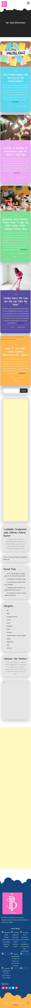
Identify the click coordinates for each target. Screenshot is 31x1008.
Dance (9, 623)
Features (9, 632)
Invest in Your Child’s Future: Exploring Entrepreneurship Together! (15, 351)
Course (9, 620)
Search (24, 391)
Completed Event (12, 616)
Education (10, 626)
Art (8, 610)
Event (8, 629)
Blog (16, 71)
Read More (15, 102)
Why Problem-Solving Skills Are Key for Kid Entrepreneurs (15, 78)
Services (9, 648)
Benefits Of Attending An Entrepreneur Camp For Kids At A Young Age (15, 151)
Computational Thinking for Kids (16, 579)
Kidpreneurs (10, 642)
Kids (8, 645)
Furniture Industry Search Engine (16, 635)
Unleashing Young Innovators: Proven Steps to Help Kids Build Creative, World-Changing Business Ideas (15, 224)
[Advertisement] (15, 460)
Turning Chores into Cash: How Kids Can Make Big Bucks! (15, 301)
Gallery (9, 638)
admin (10, 106)
